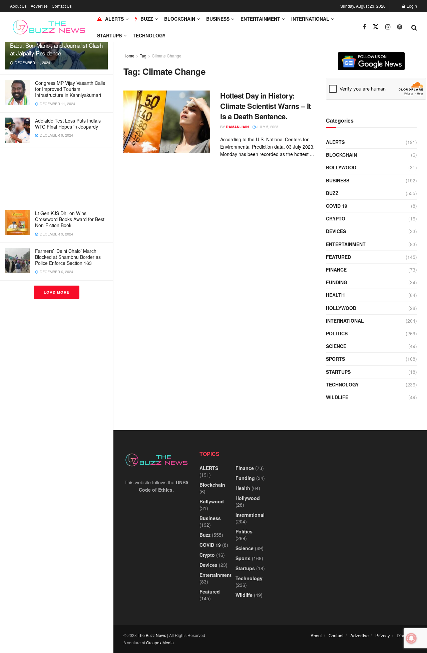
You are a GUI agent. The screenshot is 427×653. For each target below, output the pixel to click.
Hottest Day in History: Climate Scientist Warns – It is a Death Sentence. (265, 106)
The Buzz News (152, 635)
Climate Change (166, 55)
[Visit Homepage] (49, 27)
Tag (143, 55)
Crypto (335, 218)
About (316, 635)
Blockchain (179, 18)
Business (218, 18)
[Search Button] (414, 27)
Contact (336, 635)
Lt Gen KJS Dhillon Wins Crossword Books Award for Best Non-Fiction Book (69, 219)
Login (411, 6)
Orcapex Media (160, 642)
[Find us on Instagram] (387, 27)
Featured (338, 257)
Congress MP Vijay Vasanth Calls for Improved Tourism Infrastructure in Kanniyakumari (70, 88)
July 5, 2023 (267, 126)
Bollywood (341, 167)
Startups (109, 35)
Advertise (39, 6)
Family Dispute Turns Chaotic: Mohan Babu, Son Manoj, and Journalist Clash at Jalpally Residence (56, 45)
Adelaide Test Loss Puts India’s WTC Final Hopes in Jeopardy (68, 123)
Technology (149, 35)
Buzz (332, 193)
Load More (56, 292)
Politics (337, 333)
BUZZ (146, 18)
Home (128, 55)
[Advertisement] (56, 176)
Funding (336, 282)
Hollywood (341, 308)
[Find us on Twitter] (376, 27)
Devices (336, 231)
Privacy (382, 635)
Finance (336, 269)
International (310, 18)
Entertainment (260, 18)
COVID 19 (336, 205)
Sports (335, 358)
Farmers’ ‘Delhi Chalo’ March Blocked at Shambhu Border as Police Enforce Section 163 (68, 257)
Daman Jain (237, 126)
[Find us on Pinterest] (399, 27)
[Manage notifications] (411, 638)
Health (335, 295)
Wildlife (337, 397)
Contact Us (62, 6)
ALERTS (114, 18)
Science (336, 346)
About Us (18, 6)
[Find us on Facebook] (364, 27)
